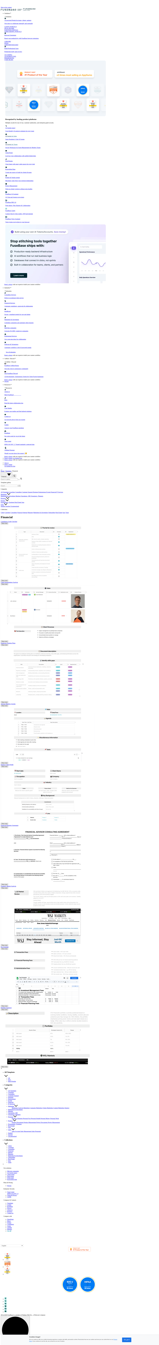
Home (2, 471)
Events (48, 492)
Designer (35, 492)
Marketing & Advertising (8, 496)
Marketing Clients (41, 1108)
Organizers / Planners (37, 496)
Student (3, 506)
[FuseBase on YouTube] (5, 1306)
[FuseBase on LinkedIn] (5, 1304)
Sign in (6, 463)
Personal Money (45, 1118)
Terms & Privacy (12, 1195)
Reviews (9, 1211)
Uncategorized (14, 506)
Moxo (9, 1221)
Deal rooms (10, 1176)
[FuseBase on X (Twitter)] (5, 1301)
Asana (9, 1226)
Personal (3, 498)
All (9, 1078)
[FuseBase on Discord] (5, 1312)
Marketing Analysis (17, 1108)
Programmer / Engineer (8, 502)
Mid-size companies (13, 1171)
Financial (4, 476)
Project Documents (42, 1122)
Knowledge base (12, 1179)
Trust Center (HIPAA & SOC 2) (12, 1192)
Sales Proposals (36, 1131)
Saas (23, 502)
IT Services (59, 492)
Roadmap (10, 1206)
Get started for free (9, 466)
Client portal (10, 1174)
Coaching (12, 492)
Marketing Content (52, 1108)
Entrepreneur (42, 492)
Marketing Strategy (63, 1108)
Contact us (10, 1213)
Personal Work (54, 1118)
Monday (9, 1229)
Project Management (54, 1122)
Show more (4, 523)
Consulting (18, 492)
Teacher (8, 506)
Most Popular (12, 1081)
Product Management (30, 1122)
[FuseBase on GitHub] (5, 1309)
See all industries (11, 352)
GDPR (9, 1197)
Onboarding (51, 512)
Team (67, 512)
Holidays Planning (17, 1118)
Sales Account (16, 1131)
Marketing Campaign (29, 1108)
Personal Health (35, 1118)
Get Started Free (17, 458)
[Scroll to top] (15, 1330)
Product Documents (18, 1122)
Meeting (18, 496)
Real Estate (18, 502)
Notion (9, 1222)
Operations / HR (26, 496)
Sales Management (26, 1131)
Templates (8, 471)
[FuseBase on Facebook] (5, 1299)
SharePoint (10, 1219)
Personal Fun (27, 1118)
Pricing (9, 1186)
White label (10, 1178)
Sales (2, 504)
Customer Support (27, 492)
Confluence (10, 1224)
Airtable (9, 1227)
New (9, 1080)
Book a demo (8, 284)
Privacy (9, 1208)
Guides (9, 1205)
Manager (30, 512)
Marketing (4, 494)
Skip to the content (6, 7)
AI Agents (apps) (12, 1173)
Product (3, 501)
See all (9, 1231)
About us (10, 1210)
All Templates (5, 492)
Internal (25, 512)
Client (2, 512)
